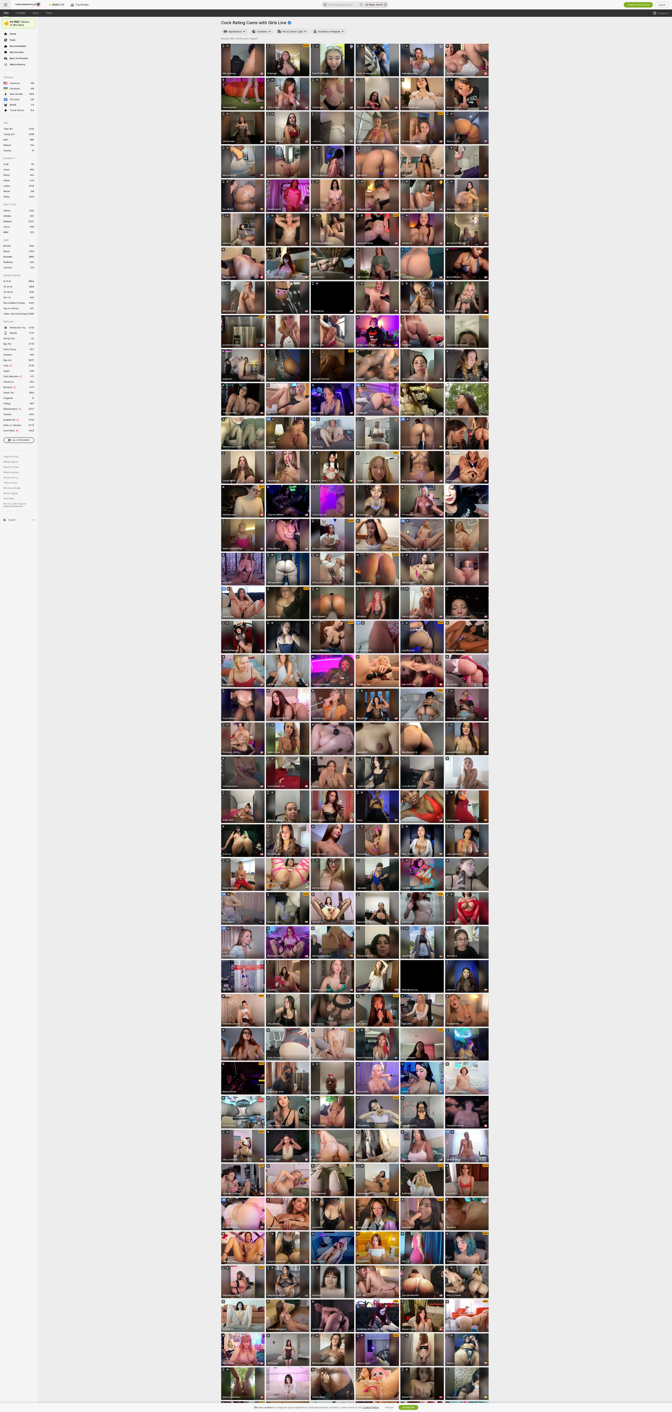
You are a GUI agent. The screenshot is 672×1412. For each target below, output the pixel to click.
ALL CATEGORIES (21, 440)
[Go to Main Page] (28, 4)
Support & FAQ (11, 456)
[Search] (361, 4)
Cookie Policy (370, 1407)
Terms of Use (10, 483)
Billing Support (11, 462)
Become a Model (12, 488)
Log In (662, 4)
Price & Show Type (292, 31)
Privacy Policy (11, 477)
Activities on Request (329, 31)
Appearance (235, 31)
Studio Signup (11, 493)
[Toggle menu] (5, 4)
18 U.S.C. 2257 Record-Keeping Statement (15, 505)
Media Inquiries (11, 472)
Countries (262, 31)
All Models (9, 498)
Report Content (11, 467)
